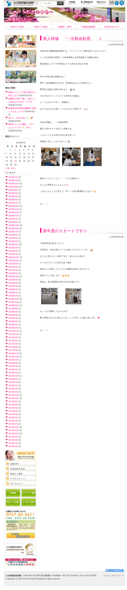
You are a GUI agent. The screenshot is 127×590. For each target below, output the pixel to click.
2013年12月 (13, 427)
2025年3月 (13, 200)
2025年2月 (13, 203)
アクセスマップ (17, 479)
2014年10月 (13, 398)
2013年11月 (13, 430)
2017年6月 (13, 347)
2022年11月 (13, 244)
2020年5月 (13, 289)
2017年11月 (13, 334)
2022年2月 (13, 254)
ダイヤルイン (16, 484)
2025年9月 (13, 190)
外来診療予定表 (17, 469)
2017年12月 (13, 331)
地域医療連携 (88, 27)
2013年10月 (13, 433)
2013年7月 (13, 443)
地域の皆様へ (112, 27)
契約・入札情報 (13, 502)
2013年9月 (13, 437)
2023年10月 (13, 228)
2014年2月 (13, 421)
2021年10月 (13, 260)
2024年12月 (13, 206)
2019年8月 (13, 309)
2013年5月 (13, 446)
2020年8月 (13, 283)
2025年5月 (13, 196)
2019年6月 (13, 312)
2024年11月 (13, 209)
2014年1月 (13, 424)
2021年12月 (13, 257)
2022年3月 (13, 251)
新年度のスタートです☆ (65, 231)
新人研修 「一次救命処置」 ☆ (72, 38)
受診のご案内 (41, 27)
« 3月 (7, 168)
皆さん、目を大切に (17, 118)
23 (15, 161)
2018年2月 (13, 328)
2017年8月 (13, 341)
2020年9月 (13, 280)
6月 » (13, 168)
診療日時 (14, 464)
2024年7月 (13, 216)
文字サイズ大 (122, 2)
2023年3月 (13, 238)
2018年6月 (13, 321)
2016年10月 (13, 357)
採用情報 (72, 3)
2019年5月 (13, 315)
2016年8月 (13, 363)
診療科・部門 (64, 27)
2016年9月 (13, 360)
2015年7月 (13, 382)
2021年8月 (13, 264)
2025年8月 (13, 193)
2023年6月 (13, 235)
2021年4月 (13, 270)
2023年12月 (13, 225)
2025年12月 (13, 184)
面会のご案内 (16, 474)
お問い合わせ (101, 3)
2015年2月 (13, 389)
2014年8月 (13, 405)
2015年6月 (13, 385)
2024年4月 (13, 219)
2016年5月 (13, 373)
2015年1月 (13, 392)
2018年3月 (13, 325)
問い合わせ (20, 535)
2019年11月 (13, 302)
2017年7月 (13, 344)
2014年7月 (13, 408)
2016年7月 (13, 366)
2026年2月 (13, 180)
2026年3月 (13, 177)
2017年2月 (13, 350)
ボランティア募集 (28, 493)
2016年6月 (13, 369)
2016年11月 (13, 353)
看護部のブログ (20, 41)
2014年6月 (13, 411)
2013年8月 (13, 440)
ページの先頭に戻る (114, 570)
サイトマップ (118, 575)
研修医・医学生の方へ (20, 77)
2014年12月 (13, 395)
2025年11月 (13, 187)
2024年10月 (13, 212)
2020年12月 (13, 276)
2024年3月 (13, 222)
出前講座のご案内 (13, 493)
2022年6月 (13, 248)
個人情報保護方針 (87, 3)
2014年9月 (13, 401)
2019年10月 (13, 305)
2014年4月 (13, 414)
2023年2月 (13, 241)
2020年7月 (13, 286)
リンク (106, 575)
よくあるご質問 (28, 502)
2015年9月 (13, 379)
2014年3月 (13, 417)
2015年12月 (13, 376)
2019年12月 (13, 299)
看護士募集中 (20, 58)
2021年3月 (13, 273)
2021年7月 (13, 267)
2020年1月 (13, 296)
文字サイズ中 (117, 2)
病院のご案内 (17, 27)
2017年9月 (13, 337)
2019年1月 (13, 318)
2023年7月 (13, 232)
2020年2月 (13, 292)
